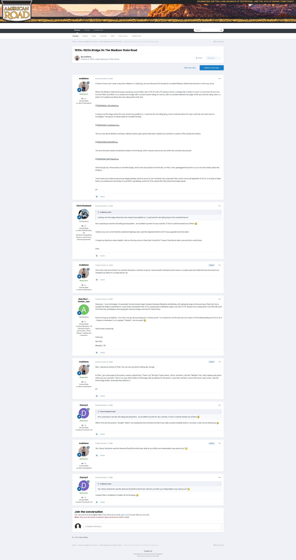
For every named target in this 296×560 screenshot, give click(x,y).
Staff (112, 36)
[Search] (221, 30)
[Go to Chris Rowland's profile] (84, 214)
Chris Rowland (83, 205)
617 (84, 322)
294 (84, 226)
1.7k (84, 425)
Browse (77, 30)
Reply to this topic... (94, 526)
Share (199, 58)
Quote (102, 196)
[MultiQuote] (96, 196)
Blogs (94, 36)
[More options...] (219, 78)
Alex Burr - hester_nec (84, 300)
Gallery (85, 36)
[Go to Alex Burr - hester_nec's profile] (84, 309)
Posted (104, 78)
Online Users (123, 36)
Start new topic (190, 68)
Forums (76, 36)
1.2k (84, 98)
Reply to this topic (211, 68)
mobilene (87, 57)
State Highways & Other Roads (107, 59)
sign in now (125, 515)
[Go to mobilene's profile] (77, 58)
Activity (86, 30)
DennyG (84, 405)
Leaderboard (136, 36)
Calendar (103, 36)
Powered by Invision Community (148, 556)
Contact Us (148, 551)
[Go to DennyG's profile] (84, 413)
